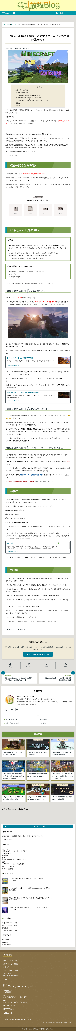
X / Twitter (5, 940)
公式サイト (9, 543)
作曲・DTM (22, 859)
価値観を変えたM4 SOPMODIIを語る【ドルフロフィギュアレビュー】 (29, 908)
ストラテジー (24, 851)
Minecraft (6, 851)
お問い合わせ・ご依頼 (9, 925)
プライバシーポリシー (9, 930)
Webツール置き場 (8, 866)
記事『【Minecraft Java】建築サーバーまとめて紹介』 (57, 1023)
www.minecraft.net (13, 551)
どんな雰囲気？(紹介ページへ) (38, 654)
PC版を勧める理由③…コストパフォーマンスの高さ (33, 100)
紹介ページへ (8, 840)
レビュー (14, 864)
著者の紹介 (43, 719)
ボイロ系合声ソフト (10, 859)
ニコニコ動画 (6, 945)
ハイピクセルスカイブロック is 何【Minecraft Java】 (23, 392)
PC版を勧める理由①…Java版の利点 (29, 95)
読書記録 (21, 864)
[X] (6, 709)
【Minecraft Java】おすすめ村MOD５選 (19, 358)
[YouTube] (17, 709)
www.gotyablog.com (13, 365)
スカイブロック (18, 987)
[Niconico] (11, 709)
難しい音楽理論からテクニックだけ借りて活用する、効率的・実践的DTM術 (30, 899)
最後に (18, 103)
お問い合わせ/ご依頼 (12, 723)
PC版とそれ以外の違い (22, 92)
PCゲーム (16, 24)
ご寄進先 (5, 928)
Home (8, 24)
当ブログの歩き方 (11, 719)
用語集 (18, 105)
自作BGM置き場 (7, 869)
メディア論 (8, 1002)
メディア (6, 864)
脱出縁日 (6, 855)
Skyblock (15, 851)
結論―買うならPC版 (22, 90)
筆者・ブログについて (9, 923)
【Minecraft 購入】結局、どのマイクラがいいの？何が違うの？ (38, 37)
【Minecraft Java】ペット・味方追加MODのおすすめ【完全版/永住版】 (29, 889)
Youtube (5, 942)
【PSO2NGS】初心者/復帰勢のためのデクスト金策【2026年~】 (26, 879)
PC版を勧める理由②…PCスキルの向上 (29, 98)
